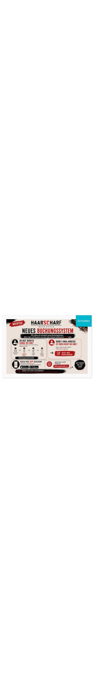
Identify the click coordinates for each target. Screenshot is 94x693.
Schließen (84, 320)
